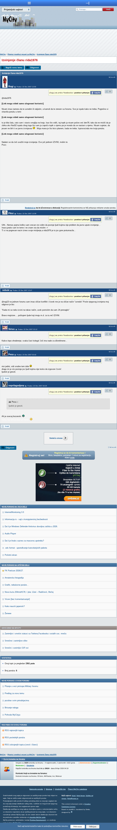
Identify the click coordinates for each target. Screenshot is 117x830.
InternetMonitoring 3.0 (14, 512)
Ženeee (8, 613)
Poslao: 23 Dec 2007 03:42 (26, 355)
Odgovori (34, 67)
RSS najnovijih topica (14, 730)
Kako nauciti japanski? (15, 606)
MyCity (3, 54)
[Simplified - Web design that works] (72, 812)
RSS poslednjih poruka (15, 737)
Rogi (10, 86)
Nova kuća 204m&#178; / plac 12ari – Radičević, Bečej (29, 592)
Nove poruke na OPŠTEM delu (15, 565)
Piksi (11, 213)
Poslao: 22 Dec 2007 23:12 (27, 329)
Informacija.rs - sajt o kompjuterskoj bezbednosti (26, 519)
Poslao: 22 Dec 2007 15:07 (22, 290)
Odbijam (92, 826)
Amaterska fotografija (14, 578)
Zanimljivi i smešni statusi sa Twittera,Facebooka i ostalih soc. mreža (35, 633)
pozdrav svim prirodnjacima (17, 700)
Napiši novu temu (14, 67)
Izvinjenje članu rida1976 (47, 54)
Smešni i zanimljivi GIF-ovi (16, 648)
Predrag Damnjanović (38, 820)
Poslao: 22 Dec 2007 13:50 (26, 87)
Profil (7, 200)
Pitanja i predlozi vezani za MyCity (21, 54)
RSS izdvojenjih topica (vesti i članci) (21, 745)
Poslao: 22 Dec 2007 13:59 (26, 213)
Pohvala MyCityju (12, 715)
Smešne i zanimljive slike (16, 641)
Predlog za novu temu (14, 693)
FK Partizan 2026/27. (14, 570)
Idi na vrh (113, 447)
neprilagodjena (16, 385)
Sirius (11, 329)
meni (29, 3)
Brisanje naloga (11, 707)
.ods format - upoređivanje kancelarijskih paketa (26, 548)
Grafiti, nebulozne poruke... (17, 585)
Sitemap (49, 789)
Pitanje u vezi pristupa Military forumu (21, 686)
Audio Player (10, 533)
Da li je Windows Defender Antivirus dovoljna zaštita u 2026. (31, 526)
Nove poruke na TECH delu (14, 507)
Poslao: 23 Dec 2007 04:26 (37, 386)
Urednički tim (60, 789)
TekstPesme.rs (72, 798)
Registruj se (30, 208)
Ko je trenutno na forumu (14, 759)
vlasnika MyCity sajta (37, 817)
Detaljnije (30, 765)
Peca (11, 354)
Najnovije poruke (36, 789)
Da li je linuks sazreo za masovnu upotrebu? (24, 541)
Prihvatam (77, 826)
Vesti (74, 795)
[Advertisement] (58, 41)
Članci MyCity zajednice (77, 789)
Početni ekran (11, 555)
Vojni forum (80, 795)
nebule (5, 290)
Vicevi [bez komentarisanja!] (17, 599)
